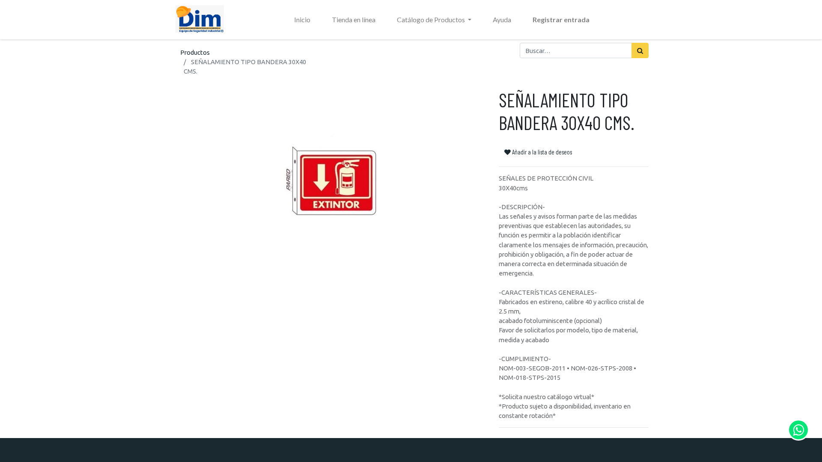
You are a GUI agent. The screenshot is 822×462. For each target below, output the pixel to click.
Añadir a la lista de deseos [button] (541, 152)
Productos (195, 52)
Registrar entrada (561, 19)
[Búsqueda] (640, 50)
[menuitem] (302, 20)
